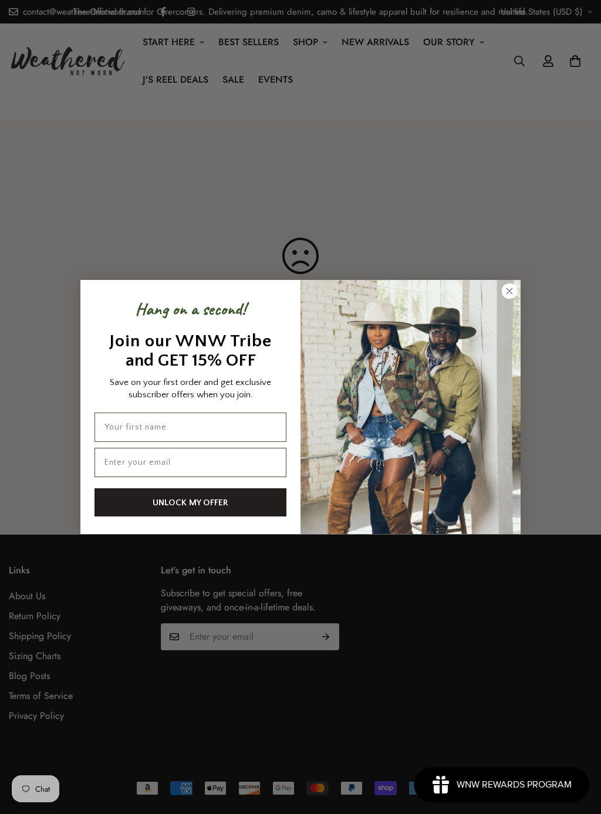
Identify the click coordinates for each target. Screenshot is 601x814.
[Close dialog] (509, 291)
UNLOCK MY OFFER (190, 503)
